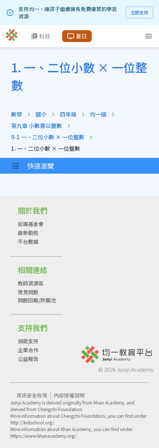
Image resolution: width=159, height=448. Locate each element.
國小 (41, 114)
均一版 (98, 114)
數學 (16, 114)
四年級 (68, 114)
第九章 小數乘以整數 (36, 125)
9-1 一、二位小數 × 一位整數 (47, 137)
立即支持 (139, 12)
